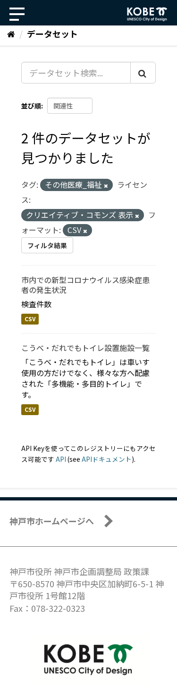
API (61, 459)
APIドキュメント (107, 459)
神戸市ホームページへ (51, 521)
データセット (52, 33)
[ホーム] (11, 33)
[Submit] (143, 72)
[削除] (106, 185)
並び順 (31, 105)
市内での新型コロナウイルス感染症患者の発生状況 (85, 284)
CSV (30, 319)
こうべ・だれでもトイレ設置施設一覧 (85, 347)
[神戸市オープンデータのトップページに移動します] (147, 14)
